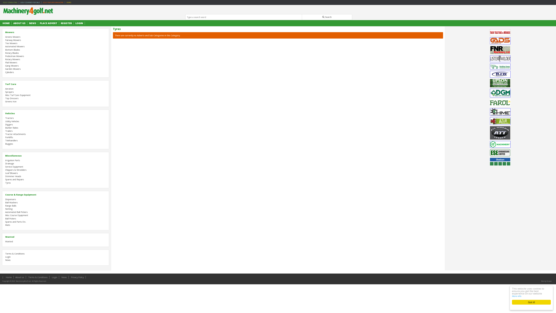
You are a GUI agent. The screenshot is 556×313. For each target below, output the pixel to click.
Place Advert (48, 23)
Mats (7, 224)
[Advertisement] (500, 226)
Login (79, 23)
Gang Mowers (12, 65)
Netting (9, 208)
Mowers (9, 32)
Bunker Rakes (11, 127)
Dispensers (10, 199)
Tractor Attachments (15, 134)
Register (66, 23)
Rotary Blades (12, 52)
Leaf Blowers (11, 173)
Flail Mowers (11, 62)
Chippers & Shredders (15, 169)
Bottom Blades (12, 49)
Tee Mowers (11, 43)
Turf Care (10, 84)
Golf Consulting (10, 2)
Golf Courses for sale (30, 2)
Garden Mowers (13, 68)
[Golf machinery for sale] (29, 16)
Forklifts (9, 137)
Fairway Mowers (13, 40)
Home (6, 23)
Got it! (531, 302)
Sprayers (9, 91)
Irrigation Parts (12, 160)
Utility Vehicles (12, 121)
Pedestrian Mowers (14, 56)
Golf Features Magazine (53, 2)
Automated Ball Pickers (16, 212)
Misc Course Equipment (16, 215)
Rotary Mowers (12, 59)
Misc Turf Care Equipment (18, 95)
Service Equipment (14, 166)
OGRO (68, 2)
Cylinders (9, 72)
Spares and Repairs (14, 179)
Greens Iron (11, 101)
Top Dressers (12, 98)
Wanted (9, 236)
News (32, 23)
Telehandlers (11, 140)
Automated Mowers (15, 46)
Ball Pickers (10, 218)
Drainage (9, 163)
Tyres (8, 182)
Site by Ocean (546, 281)
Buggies (9, 143)
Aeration (9, 88)
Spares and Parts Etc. (15, 221)
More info (516, 296)
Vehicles (10, 113)
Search (328, 17)
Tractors (9, 118)
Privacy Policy (77, 277)
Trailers (9, 130)
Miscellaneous (13, 155)
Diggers (9, 124)
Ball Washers (11, 202)
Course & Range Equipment (20, 194)
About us (19, 23)
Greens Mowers (12, 36)
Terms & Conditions (15, 253)
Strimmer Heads (13, 176)
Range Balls (10, 205)
